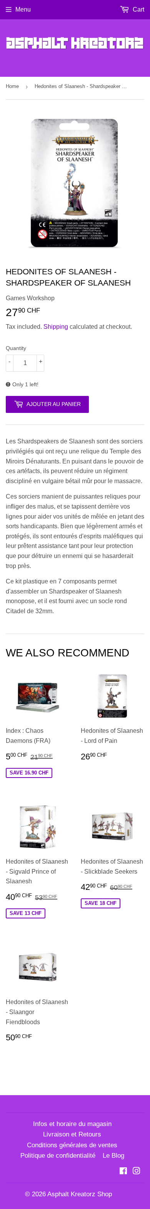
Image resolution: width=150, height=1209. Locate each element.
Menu (23, 9)
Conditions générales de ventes (72, 1145)
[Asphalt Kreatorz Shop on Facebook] (123, 1171)
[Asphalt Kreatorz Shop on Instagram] (136, 1171)
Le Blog (113, 1155)
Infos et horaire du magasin (72, 1124)
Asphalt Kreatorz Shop (79, 1194)
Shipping (55, 326)
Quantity (16, 348)
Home (12, 86)
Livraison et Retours (72, 1134)
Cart (137, 9)
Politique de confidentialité (57, 1155)
